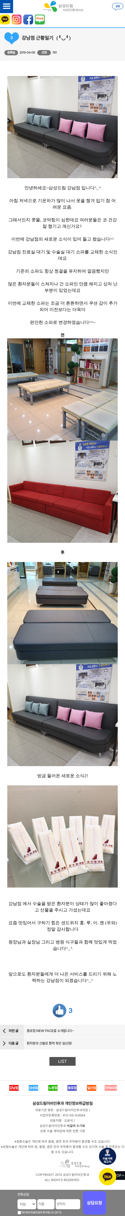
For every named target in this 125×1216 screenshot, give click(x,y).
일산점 (91, 1088)
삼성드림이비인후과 (48, 1103)
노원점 (53, 1088)
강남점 (14, 1088)
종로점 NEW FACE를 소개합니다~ (50, 1031)
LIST (62, 1061)
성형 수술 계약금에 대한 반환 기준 (62, 1131)
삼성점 (33, 1088)
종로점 (72, 1088)
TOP (118, 1175)
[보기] (58, 1212)
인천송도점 (111, 1087)
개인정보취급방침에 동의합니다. (38, 1212)
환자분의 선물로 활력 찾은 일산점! (49, 1043)
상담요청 (94, 1203)
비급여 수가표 (76, 1126)
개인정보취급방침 (79, 1103)
